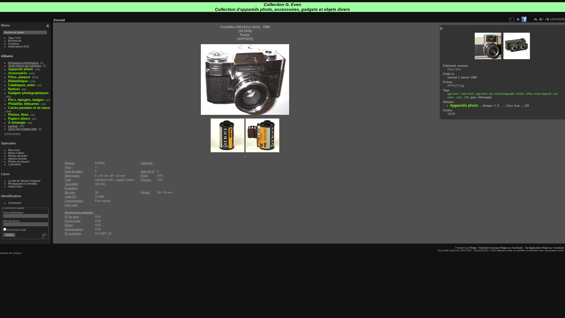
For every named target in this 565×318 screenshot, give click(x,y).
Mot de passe (11, 221)
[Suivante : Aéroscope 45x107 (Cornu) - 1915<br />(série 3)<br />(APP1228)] (547, 19)
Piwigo (473, 247)
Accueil (59, 20)
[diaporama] (518, 19)
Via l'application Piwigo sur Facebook (544, 247)
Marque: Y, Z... (492, 105)
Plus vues (14, 150)
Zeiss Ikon (513, 105)
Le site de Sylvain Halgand (24, 180)
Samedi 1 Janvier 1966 (462, 77)
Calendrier (14, 164)
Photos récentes (18, 155)
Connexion (14, 202)
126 (526, 105)
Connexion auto (16, 229)
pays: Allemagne (481, 97)
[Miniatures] (535, 19)
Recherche (14, 40)
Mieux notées (16, 152)
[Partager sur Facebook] (524, 20)
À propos (13, 43)
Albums (7, 56)
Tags (11, 37)
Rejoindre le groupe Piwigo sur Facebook (501, 247)
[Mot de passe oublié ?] (44, 236)
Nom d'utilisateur (13, 212)
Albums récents (17, 158)
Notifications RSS (18, 46)
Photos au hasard (18, 161)
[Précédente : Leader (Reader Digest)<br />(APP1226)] (541, 19)
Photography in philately (22, 183)
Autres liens (15, 186)
